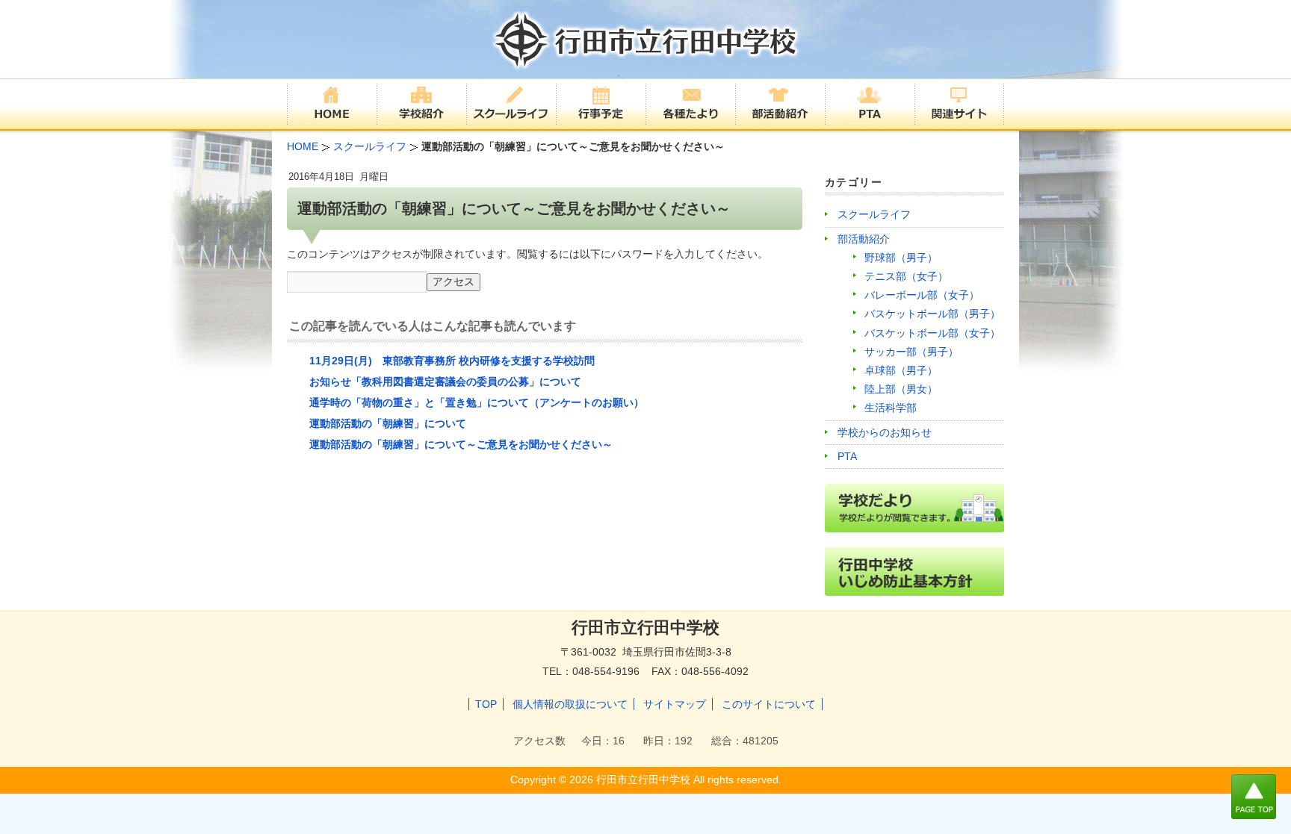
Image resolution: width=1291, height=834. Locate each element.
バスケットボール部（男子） (932, 314)
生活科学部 (890, 408)
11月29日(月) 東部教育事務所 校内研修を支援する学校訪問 (452, 361)
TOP (486, 704)
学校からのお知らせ (885, 432)
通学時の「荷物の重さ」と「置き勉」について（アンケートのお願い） (476, 402)
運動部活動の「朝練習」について (387, 423)
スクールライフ (874, 214)
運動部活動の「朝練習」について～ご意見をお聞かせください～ (461, 444)
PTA (847, 456)
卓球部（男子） (901, 370)
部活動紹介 (864, 239)
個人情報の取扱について (570, 704)
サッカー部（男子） (911, 352)
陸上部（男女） (901, 389)
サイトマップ (674, 704)
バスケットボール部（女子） (932, 333)
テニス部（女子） (906, 276)
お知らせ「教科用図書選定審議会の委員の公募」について (445, 382)
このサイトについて (769, 704)
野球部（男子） (901, 258)
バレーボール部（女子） (921, 295)
